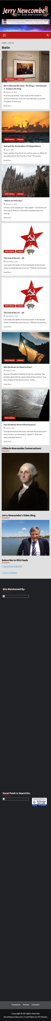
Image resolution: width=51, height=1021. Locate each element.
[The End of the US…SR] (25, 239)
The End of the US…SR (14, 258)
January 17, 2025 (11, 204)
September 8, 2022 (12, 262)
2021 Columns (9, 418)
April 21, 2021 (10, 428)
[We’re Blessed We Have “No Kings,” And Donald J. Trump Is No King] (25, 66)
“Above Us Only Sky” (13, 200)
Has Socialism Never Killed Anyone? (20, 424)
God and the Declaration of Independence (22, 146)
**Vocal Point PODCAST (12, 566)
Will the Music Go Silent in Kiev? (18, 367)
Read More (7, 106)
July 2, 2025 (9, 150)
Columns (20, 79)
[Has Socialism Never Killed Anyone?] (25, 405)
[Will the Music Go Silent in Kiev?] (25, 348)
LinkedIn (36, 1004)
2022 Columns (9, 251)
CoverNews (29, 1017)
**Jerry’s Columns (9, 572)
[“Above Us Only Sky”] (25, 181)
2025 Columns (9, 79)
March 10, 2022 (10, 371)
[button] (4, 35)
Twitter (26, 1004)
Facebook (16, 1004)
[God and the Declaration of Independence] (25, 127)
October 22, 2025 (11, 92)
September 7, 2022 (12, 316)
